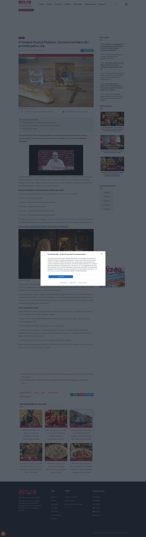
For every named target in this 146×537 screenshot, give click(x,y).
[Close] (102, 254)
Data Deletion (63, 282)
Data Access (73, 282)
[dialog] (73, 268)
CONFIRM (61, 276)
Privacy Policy (82, 282)
